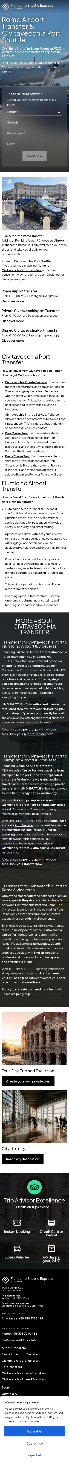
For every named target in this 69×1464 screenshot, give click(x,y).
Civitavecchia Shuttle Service (25, 414)
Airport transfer (35, 734)
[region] (34, 1430)
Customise (34, 1443)
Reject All (34, 1455)
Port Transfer (24, 825)
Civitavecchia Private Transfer (26, 382)
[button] (64, 7)
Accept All (34, 1431)
